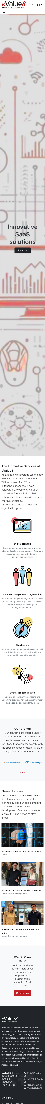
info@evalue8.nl (34, 1085)
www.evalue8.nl (34, 1088)
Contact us (22, 993)
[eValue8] (14, 4)
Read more (22, 841)
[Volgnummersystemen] (11, 762)
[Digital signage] (22, 526)
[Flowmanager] (34, 762)
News (4, 854)
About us (22, 250)
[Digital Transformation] (22, 675)
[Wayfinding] (22, 627)
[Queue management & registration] (22, 577)
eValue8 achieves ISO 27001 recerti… (22, 851)
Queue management (17, 893)
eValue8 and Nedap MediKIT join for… (23, 890)
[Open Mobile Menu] (4, 12)
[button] (20, 772)
